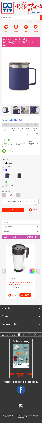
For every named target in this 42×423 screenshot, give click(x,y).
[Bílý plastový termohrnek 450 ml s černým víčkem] (21, 258)
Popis (6, 222)
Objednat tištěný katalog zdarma (21, 375)
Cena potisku (8, 227)
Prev (4, 110)
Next (38, 110)
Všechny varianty (12, 151)
